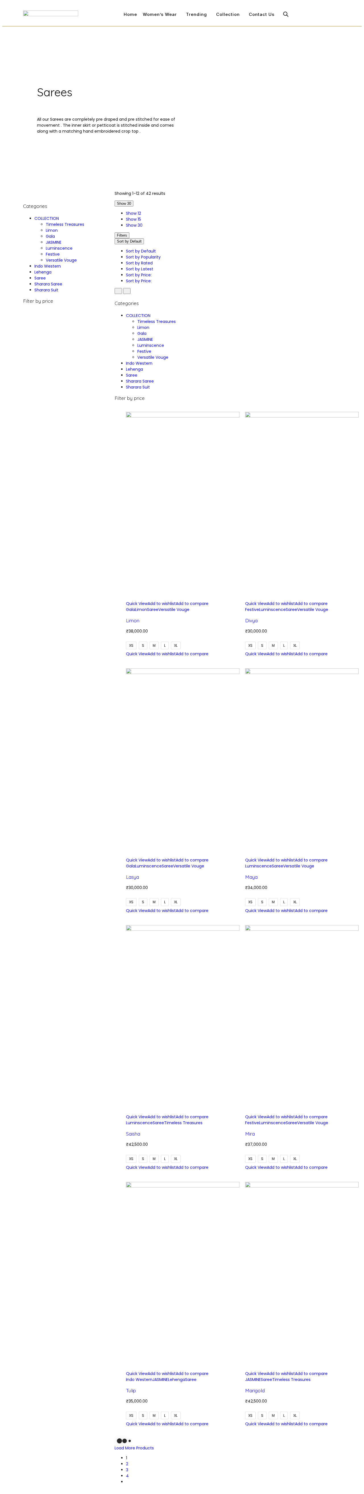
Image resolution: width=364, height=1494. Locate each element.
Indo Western (47, 266)
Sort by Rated (139, 263)
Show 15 (133, 219)
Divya (251, 620)
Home (130, 14)
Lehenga (42, 272)
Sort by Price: (139, 275)
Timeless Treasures (65, 224)
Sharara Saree (48, 284)
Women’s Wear (160, 14)
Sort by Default (141, 251)
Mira (250, 1134)
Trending (196, 14)
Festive (53, 254)
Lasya (132, 877)
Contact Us (261, 14)
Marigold (255, 1390)
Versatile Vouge (61, 260)
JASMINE (53, 242)
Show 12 (133, 213)
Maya (251, 877)
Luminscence (59, 248)
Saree (40, 278)
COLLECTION (46, 218)
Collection (228, 14)
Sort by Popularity (143, 257)
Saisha (133, 1134)
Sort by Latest (139, 269)
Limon (52, 230)
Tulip (131, 1390)
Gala (50, 236)
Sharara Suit (46, 290)
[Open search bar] (286, 14)
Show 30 (134, 225)
